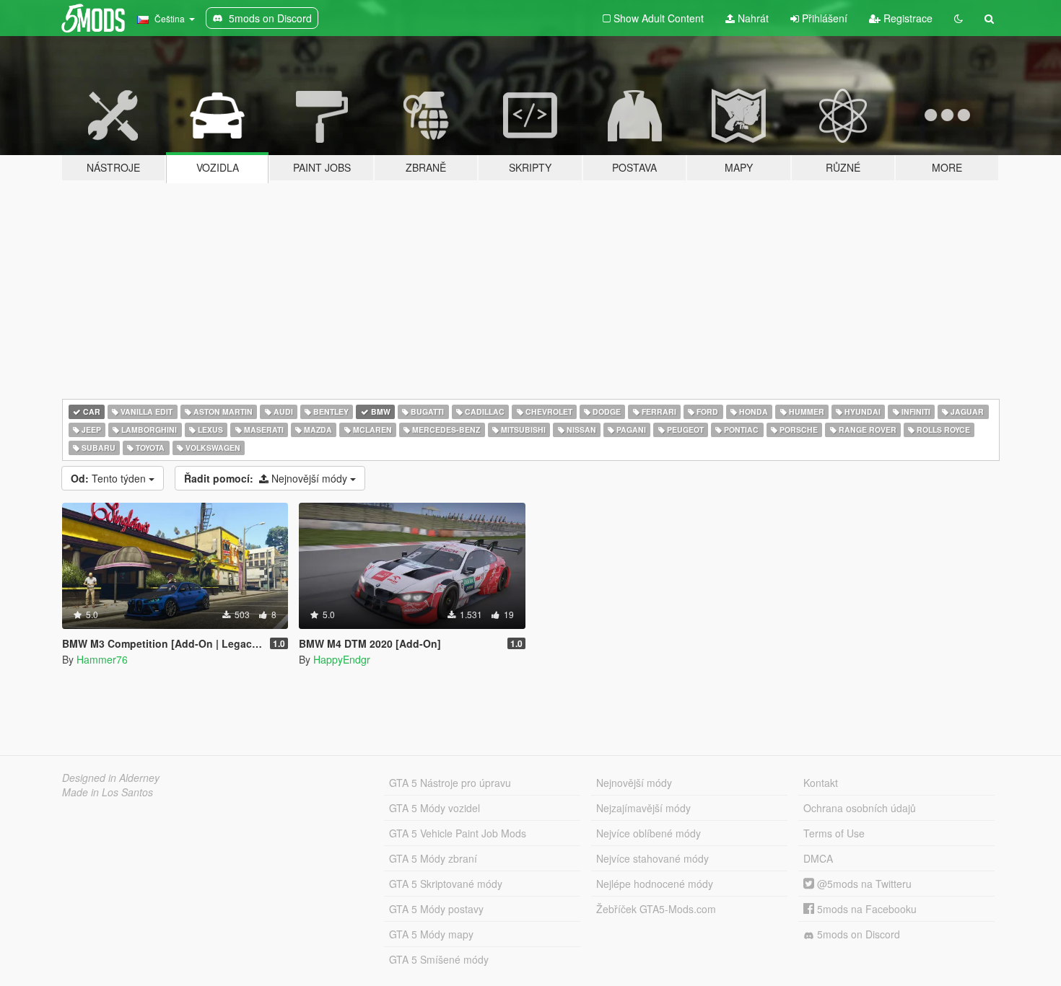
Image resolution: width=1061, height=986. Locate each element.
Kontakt (820, 782)
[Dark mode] (958, 18)
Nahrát (752, 18)
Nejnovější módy (267, 478)
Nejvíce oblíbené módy (648, 833)
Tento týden (110, 478)
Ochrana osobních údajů (859, 808)
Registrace (907, 18)
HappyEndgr (341, 659)
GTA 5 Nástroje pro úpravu (450, 782)
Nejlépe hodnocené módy (654, 883)
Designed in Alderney (111, 777)
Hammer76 (102, 659)
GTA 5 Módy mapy (431, 934)
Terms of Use (834, 833)
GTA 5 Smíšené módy (439, 959)
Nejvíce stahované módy (652, 858)
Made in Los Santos (107, 792)
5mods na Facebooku (865, 909)
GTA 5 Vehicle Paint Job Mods (457, 833)
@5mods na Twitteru (863, 883)
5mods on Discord (857, 934)
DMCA (818, 858)
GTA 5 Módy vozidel (434, 808)
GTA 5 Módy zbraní (433, 858)
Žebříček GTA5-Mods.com (656, 909)
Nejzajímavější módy (643, 808)
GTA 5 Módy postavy (436, 909)
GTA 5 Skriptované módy (445, 883)
